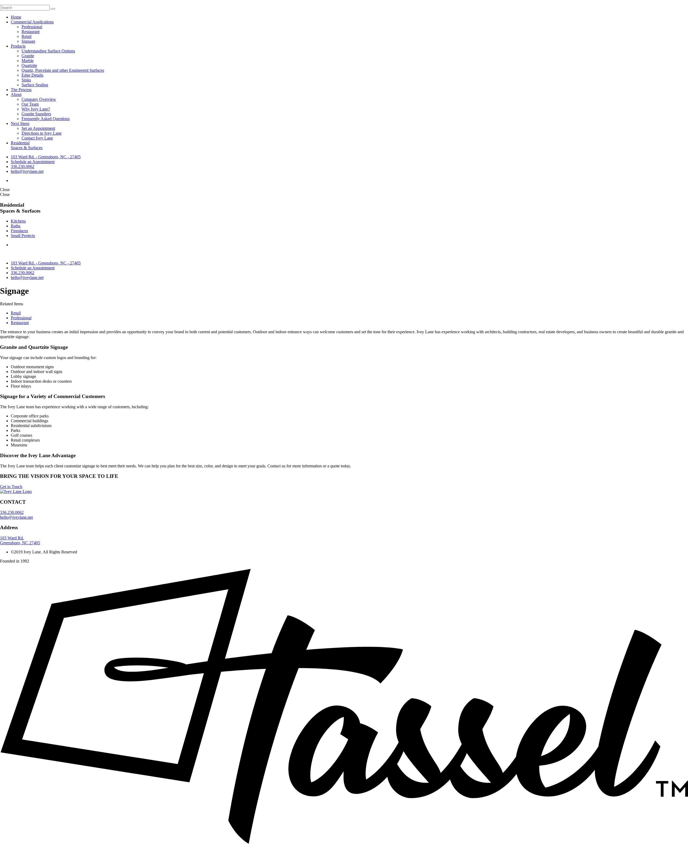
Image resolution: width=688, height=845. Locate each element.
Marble (28, 60)
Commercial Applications (32, 22)
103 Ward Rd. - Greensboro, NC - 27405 (46, 157)
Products (18, 46)
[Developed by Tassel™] (344, 842)
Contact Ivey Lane (37, 138)
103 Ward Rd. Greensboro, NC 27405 (20, 540)
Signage (28, 41)
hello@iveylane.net (27, 171)
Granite (28, 55)
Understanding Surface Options (48, 51)
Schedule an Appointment (33, 161)
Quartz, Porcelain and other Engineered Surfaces (63, 70)
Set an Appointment (38, 128)
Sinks (26, 80)
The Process (21, 89)
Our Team (30, 104)
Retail (26, 36)
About (16, 94)
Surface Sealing (35, 85)
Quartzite (29, 65)
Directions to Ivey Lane (42, 133)
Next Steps (20, 123)
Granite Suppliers (36, 114)
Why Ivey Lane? (36, 109)
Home (16, 17)
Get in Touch (11, 486)
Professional (32, 26)
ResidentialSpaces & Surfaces (26, 145)
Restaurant (31, 31)
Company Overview (39, 99)
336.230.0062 (22, 166)
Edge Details (32, 75)
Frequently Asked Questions (46, 118)
